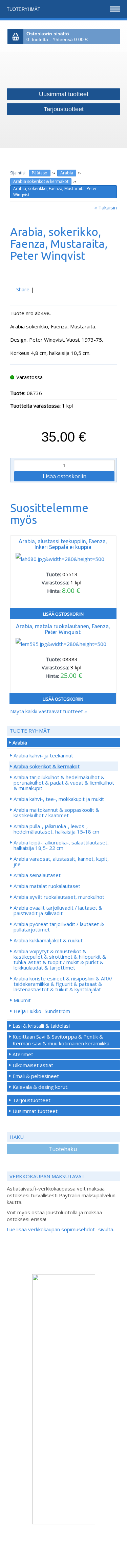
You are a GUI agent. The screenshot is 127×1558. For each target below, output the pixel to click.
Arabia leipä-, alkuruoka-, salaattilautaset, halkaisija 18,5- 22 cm (61, 845)
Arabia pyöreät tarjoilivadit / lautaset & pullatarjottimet (59, 927)
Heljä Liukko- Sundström (42, 1011)
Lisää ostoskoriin (63, 614)
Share (22, 289)
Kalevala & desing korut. (40, 1086)
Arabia (66, 173)
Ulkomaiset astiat (33, 1065)
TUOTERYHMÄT (24, 9)
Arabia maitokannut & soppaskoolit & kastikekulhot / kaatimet (56, 812)
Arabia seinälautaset (37, 875)
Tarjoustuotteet (31, 1100)
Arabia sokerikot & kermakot (40, 181)
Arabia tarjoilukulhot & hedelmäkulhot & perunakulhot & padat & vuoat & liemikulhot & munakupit (64, 782)
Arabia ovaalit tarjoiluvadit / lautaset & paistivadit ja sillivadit (58, 910)
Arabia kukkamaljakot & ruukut (48, 940)
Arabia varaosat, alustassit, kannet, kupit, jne (61, 861)
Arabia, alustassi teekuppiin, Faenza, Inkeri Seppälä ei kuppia (63, 544)
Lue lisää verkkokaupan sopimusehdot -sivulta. (60, 1229)
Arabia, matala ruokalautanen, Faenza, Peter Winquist (63, 629)
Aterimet (23, 1054)
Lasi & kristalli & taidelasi (41, 1025)
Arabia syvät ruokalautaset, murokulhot (59, 896)
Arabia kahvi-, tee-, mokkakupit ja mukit (59, 798)
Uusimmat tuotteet (35, 1111)
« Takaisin (105, 207)
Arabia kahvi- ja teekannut (43, 755)
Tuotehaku (62, 1149)
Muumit (22, 1000)
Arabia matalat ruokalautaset (47, 886)
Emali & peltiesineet (36, 1076)
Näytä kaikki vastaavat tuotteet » (48, 711)
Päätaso (39, 173)
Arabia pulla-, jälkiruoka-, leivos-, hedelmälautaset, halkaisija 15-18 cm (56, 829)
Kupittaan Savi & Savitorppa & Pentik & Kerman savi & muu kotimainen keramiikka (61, 1040)
